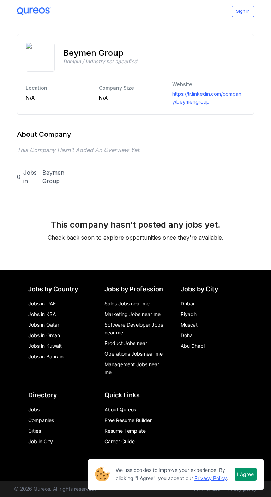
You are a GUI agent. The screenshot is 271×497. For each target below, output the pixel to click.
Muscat (189, 325)
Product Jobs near (125, 343)
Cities (34, 431)
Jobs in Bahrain (46, 356)
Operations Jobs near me (133, 354)
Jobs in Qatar (43, 325)
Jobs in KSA (42, 314)
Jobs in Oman (44, 335)
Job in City (40, 441)
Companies (41, 420)
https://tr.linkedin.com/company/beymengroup (206, 98)
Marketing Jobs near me (132, 314)
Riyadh (189, 314)
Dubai (187, 303)
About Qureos (120, 410)
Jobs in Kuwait (45, 346)
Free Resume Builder (128, 420)
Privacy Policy (210, 478)
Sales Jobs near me (127, 303)
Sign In (243, 11)
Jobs (34, 410)
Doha (187, 335)
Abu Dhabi (193, 346)
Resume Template (125, 431)
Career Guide (119, 441)
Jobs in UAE (42, 303)
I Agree (245, 474)
